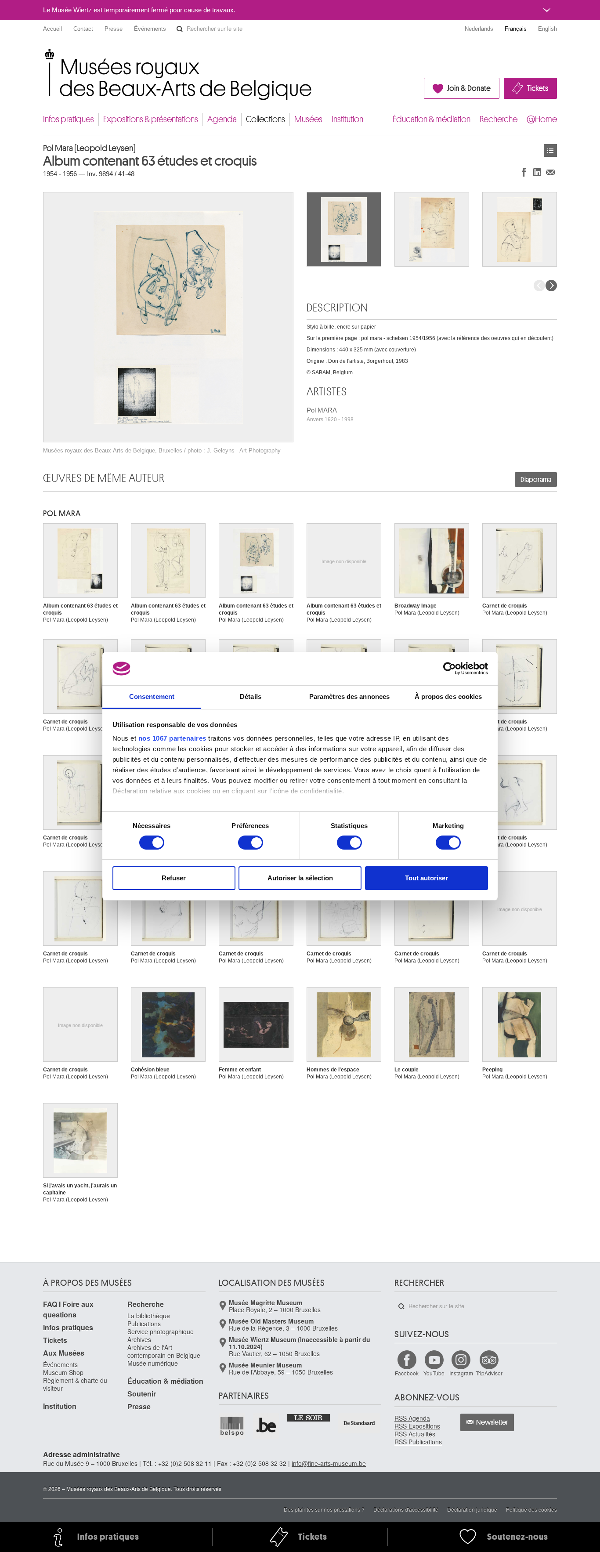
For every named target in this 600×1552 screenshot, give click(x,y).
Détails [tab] (250, 696)
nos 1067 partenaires (172, 738)
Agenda (222, 119)
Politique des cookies (531, 1509)
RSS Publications (418, 1442)
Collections (265, 119)
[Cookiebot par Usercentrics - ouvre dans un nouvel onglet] (449, 668)
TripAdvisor (489, 1373)
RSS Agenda (412, 1418)
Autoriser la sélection (300, 878)
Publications (144, 1324)
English (547, 28)
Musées (308, 119)
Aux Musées (63, 1353)
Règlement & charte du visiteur (75, 1384)
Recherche (498, 119)
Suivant (551, 285)
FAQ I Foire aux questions (68, 1309)
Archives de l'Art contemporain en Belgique (163, 1351)
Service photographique (160, 1331)
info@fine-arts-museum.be (329, 1463)
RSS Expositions (417, 1426)
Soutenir (141, 1394)
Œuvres (550, 150)
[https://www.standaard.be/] (359, 1423)
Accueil (52, 28)
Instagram (461, 1373)
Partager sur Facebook (524, 172)
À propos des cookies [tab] (448, 696)
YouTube (434, 1373)
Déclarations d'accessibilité (405, 1509)
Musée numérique (152, 1363)
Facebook (407, 1373)
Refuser (174, 878)
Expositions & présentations (150, 119)
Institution (347, 119)
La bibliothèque (148, 1316)
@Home (542, 119)
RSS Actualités (414, 1434)
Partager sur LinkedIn (537, 172)
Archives (139, 1339)
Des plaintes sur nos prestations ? (324, 1509)
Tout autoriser (426, 878)
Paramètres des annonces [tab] (349, 696)
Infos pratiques (68, 119)
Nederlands (479, 28)
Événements (150, 28)
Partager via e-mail (550, 172)
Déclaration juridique (472, 1509)
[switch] (250, 843)
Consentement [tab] (151, 696)
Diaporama (535, 479)
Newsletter (492, 1422)
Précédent (539, 285)
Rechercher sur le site (179, 29)
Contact (83, 28)
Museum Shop (63, 1372)
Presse (114, 28)
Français (516, 28)
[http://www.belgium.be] (266, 1426)
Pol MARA (330, 414)
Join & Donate (469, 88)
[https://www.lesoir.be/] (309, 1417)
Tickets (537, 88)
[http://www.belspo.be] (232, 1426)
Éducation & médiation (431, 119)
